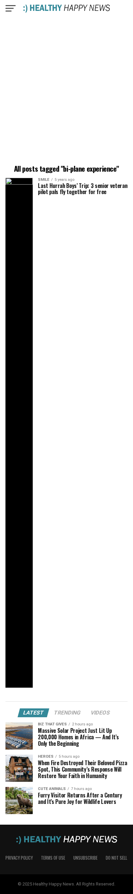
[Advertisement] (66, 91)
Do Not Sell (116, 858)
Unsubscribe (85, 858)
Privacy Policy (19, 858)
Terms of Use (53, 858)
